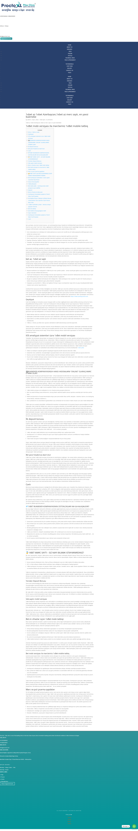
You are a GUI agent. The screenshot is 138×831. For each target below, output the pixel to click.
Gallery (69, 68)
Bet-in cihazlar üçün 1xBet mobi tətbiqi (38, 165)
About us (69, 47)
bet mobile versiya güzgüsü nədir (37, 211)
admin (29, 119)
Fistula (70, 56)
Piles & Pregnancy (70, 60)
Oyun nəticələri (32, 213)
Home (69, 45)
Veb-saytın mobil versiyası (35, 163)
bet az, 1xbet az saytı (33, 132)
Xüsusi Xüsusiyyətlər (33, 182)
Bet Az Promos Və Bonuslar (35, 192)
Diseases (69, 49)
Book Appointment (7, 784)
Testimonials (70, 64)
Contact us (69, 70)
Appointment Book (6, 38)
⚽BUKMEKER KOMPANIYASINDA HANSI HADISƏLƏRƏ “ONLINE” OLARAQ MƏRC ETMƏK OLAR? (38, 142)
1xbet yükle (81, 347)
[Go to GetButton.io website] (134, 829)
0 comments (49, 119)
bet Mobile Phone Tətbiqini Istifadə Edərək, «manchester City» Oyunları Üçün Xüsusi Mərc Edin (39, 200)
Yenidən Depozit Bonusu (34, 161)
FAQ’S (69, 73)
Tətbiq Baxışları (32, 184)
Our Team (70, 66)
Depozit (30, 190)
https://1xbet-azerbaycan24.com (79, 296)
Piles (70, 51)
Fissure (70, 54)
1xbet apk (42, 119)
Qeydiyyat (30, 134)
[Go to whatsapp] (134, 826)
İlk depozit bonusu (33, 146)
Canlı (29, 150)
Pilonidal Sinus (70, 58)
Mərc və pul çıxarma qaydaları (36, 171)
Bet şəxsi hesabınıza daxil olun (36, 148)
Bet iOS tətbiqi (32, 208)
